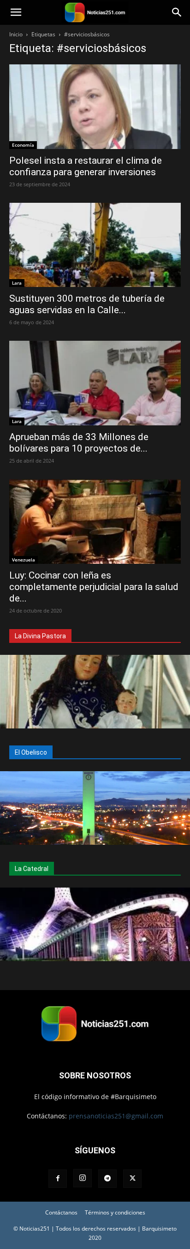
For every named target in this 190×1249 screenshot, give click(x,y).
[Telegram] (107, 1178)
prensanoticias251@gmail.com (116, 1115)
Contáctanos (61, 1212)
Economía (23, 145)
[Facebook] (57, 1178)
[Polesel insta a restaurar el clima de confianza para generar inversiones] (95, 106)
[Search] (177, 12)
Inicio (16, 34)
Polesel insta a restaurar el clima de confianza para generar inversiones (85, 166)
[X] (132, 1178)
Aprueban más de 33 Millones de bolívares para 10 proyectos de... (78, 442)
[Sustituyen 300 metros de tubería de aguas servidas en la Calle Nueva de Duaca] (95, 245)
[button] (15, 12)
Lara (17, 283)
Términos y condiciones (115, 1212)
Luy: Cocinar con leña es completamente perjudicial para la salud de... (93, 587)
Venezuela (23, 559)
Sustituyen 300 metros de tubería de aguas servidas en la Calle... (87, 304)
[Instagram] (82, 1178)
